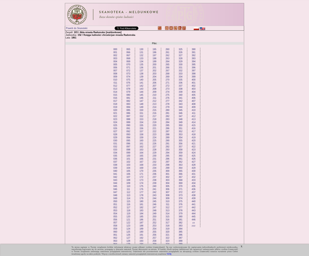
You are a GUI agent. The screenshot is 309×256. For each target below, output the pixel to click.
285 (167, 125)
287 (167, 131)
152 (141, 116)
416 (193, 128)
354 (180, 137)
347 (180, 116)
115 (128, 201)
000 (115, 49)
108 (128, 180)
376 (180, 204)
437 (193, 192)
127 (128, 238)
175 (141, 186)
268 (167, 73)
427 (193, 161)
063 (115, 241)
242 (154, 192)
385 (180, 231)
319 (167, 228)
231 (154, 158)
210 (154, 95)
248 (154, 210)
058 (115, 225)
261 (167, 52)
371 (180, 189)
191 (141, 234)
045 (115, 186)
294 (167, 152)
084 (128, 107)
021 (115, 113)
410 (193, 110)
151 (141, 113)
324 (167, 244)
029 (115, 137)
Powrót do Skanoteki (76, 28)
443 (193, 210)
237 (154, 177)
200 (154, 64)
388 (180, 241)
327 (180, 55)
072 (128, 70)
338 (180, 88)
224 (154, 137)
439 (193, 198)
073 (128, 73)
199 (154, 61)
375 (180, 201)
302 (167, 177)
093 (128, 134)
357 (180, 146)
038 (115, 165)
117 (128, 207)
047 (115, 192)
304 (167, 183)
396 (193, 67)
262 (167, 55)
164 (141, 152)
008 (115, 73)
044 (115, 183)
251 (154, 219)
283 (167, 119)
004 (115, 61)
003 (115, 58)
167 (141, 161)
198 (154, 58)
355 (180, 140)
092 (128, 131)
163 (141, 149)
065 (128, 49)
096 (128, 143)
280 (167, 110)
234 (154, 168)
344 (180, 107)
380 (180, 216)
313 (167, 210)
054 (115, 213)
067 (128, 55)
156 (141, 128)
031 (115, 143)
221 (154, 128)
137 (141, 70)
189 (141, 228)
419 (193, 137)
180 (141, 201)
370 (180, 186)
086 (128, 113)
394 (193, 61)
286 (167, 128)
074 (128, 76)
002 (115, 55)
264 (167, 61)
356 (180, 143)
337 (180, 85)
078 (128, 88)
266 (167, 67)
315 (167, 216)
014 (115, 92)
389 (180, 244)
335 (180, 79)
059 (115, 228)
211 (154, 98)
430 (193, 171)
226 (154, 143)
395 (193, 64)
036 (115, 158)
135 (141, 64)
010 (115, 79)
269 (167, 76)
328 (180, 58)
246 (154, 204)
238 (154, 180)
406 (193, 98)
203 (154, 73)
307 (167, 192)
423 (193, 149)
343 (180, 104)
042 (115, 177)
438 (193, 195)
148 (141, 104)
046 (115, 189)
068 (128, 58)
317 (167, 222)
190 (141, 231)
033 (115, 149)
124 (128, 228)
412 (193, 116)
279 (167, 107)
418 (193, 134)
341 (180, 98)
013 (115, 88)
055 (115, 216)
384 (180, 228)
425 (193, 155)
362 (180, 161)
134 (141, 61)
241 (154, 189)
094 (128, 137)
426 (193, 158)
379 (180, 213)
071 (128, 67)
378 (180, 210)
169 (141, 168)
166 (141, 158)
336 (180, 82)
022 (115, 116)
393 (193, 58)
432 (193, 177)
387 (180, 238)
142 (141, 85)
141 (141, 82)
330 (180, 64)
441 (193, 204)
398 (193, 73)
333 (180, 73)
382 (180, 222)
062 (115, 238)
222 (154, 131)
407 (193, 101)
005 (115, 64)
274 (167, 92)
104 (128, 168)
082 (128, 101)
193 (141, 241)
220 (154, 125)
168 (141, 165)
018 (115, 104)
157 (141, 131)
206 (154, 82)
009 (115, 76)
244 (154, 198)
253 (154, 225)
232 (154, 161)
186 (141, 219)
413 (193, 119)
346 (180, 113)
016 (115, 98)
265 (167, 64)
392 (193, 55)
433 (193, 180)
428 (193, 165)
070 (128, 64)
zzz (193, 225)
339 (180, 92)
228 (154, 149)
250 (154, 216)
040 (115, 171)
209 (154, 92)
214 (154, 107)
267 (167, 70)
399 (193, 76)
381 (180, 219)
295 (167, 155)
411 (193, 113)
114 (128, 198)
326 (180, 52)
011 (115, 82)
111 (128, 189)
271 (167, 82)
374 (180, 198)
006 (115, 67)
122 (128, 222)
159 (141, 137)
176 (141, 189)
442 (193, 207)
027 (115, 131)
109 (128, 183)
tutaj (169, 253)
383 (180, 225)
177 (141, 192)
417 (193, 131)
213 (154, 104)
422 (193, 146)
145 (141, 95)
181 (141, 204)
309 (167, 198)
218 (154, 119)
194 (141, 244)
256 (154, 234)
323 (167, 241)
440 (193, 201)
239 (154, 183)
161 (141, 143)
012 (115, 85)
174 (141, 183)
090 (128, 125)
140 (141, 79)
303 (167, 180)
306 (167, 189)
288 (167, 134)
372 (180, 192)
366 (180, 174)
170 (141, 171)
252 (154, 222)
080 (128, 95)
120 (128, 216)
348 (180, 119)
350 (180, 125)
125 (128, 231)
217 (154, 116)
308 (167, 195)
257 (154, 238)
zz (193, 222)
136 (141, 67)
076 (128, 82)
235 (154, 171)
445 (193, 216)
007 (115, 70)
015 (115, 95)
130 (141, 49)
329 (180, 61)
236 (154, 174)
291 (167, 143)
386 (180, 234)
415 (193, 125)
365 (180, 171)
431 (193, 174)
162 (141, 146)
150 (141, 110)
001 (115, 52)
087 (128, 116)
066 (128, 52)
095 (128, 140)
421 (193, 143)
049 (115, 198)
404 (193, 92)
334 (180, 76)
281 (167, 113)
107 (128, 177)
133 (141, 58)
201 (154, 67)
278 (167, 104)
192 (141, 238)
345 (180, 110)
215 (154, 110)
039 (115, 168)
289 (167, 137)
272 (167, 85)
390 (193, 49)
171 (141, 174)
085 (128, 110)
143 (141, 88)
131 (141, 52)
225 (154, 140)
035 (115, 155)
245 (154, 201)
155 (141, 125)
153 (141, 119)
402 (193, 85)
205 (154, 79)
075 (128, 79)
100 (128, 155)
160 (141, 140)
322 (167, 238)
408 (193, 104)
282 (167, 116)
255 (154, 231)
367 (180, 177)
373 (180, 195)
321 (167, 234)
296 (167, 158)
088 (128, 119)
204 (154, 76)
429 (193, 168)
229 (154, 152)
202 (154, 70)
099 (128, 152)
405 (193, 95)
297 (167, 161)
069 (128, 61)
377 (180, 207)
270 (167, 79)
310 (167, 201)
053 (115, 210)
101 (128, 158)
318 (167, 225)
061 (115, 234)
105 (128, 171)
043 (115, 180)
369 (180, 183)
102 (128, 161)
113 (128, 195)
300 (167, 171)
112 (128, 192)
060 (115, 231)
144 (141, 92)
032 (115, 146)
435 (193, 186)
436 (193, 189)
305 (167, 186)
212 (154, 101)
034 (115, 152)
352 (180, 131)
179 (141, 198)
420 (193, 140)
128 (128, 241)
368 (180, 180)
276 (167, 98)
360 (180, 155)
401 (193, 82)
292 (167, 146)
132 (141, 55)
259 (154, 244)
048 (115, 195)
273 (167, 88)
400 (193, 79)
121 (128, 219)
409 (193, 107)
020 (115, 110)
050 (115, 201)
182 (141, 207)
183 (141, 210)
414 (193, 122)
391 (193, 52)
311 (167, 204)
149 (141, 107)
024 (115, 122)
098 (128, 149)
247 (154, 207)
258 (154, 241)
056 (115, 219)
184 (141, 213)
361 (180, 158)
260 (167, 49)
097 (128, 146)
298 (167, 165)
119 (128, 213)
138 (141, 73)
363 (180, 165)
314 (167, 213)
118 (128, 210)
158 (141, 134)
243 (154, 195)
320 (167, 231)
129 (128, 244)
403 (193, 88)
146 (141, 98)
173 (141, 180)
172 (141, 177)
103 (128, 165)
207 (154, 85)
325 (180, 49)
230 (154, 155)
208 (154, 88)
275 (167, 95)
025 (115, 125)
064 (115, 244)
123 (128, 225)
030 (115, 140)
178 (141, 195)
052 (115, 207)
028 (115, 134)
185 (141, 216)
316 (167, 219)
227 (154, 146)
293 (167, 149)
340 (180, 95)
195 (154, 49)
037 (115, 161)
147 (141, 101)
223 (154, 134)
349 (180, 122)
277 (167, 101)
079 (128, 92)
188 (141, 225)
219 (154, 122)
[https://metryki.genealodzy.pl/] (154, 14)
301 (167, 174)
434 (193, 183)
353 (180, 134)
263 (167, 58)
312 (167, 207)
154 (141, 122)
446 (193, 219)
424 (193, 152)
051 (115, 204)
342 (180, 101)
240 (154, 186)
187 (141, 222)
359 (180, 152)
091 (128, 128)
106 (128, 174)
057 (115, 222)
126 (128, 234)
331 (180, 67)
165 (141, 155)
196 (154, 52)
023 (115, 119)
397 (193, 70)
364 (180, 168)
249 (154, 213)
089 (128, 122)
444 (193, 213)
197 (154, 55)
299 (167, 168)
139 (141, 76)
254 (154, 228)
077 (128, 85)
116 (128, 204)
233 (154, 165)
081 (128, 98)
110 (128, 186)
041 (115, 174)
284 (167, 122)
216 (154, 113)
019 (115, 107)
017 (115, 101)
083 (128, 104)
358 (180, 149)
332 (180, 70)
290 (167, 140)
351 (180, 128)
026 (115, 128)
